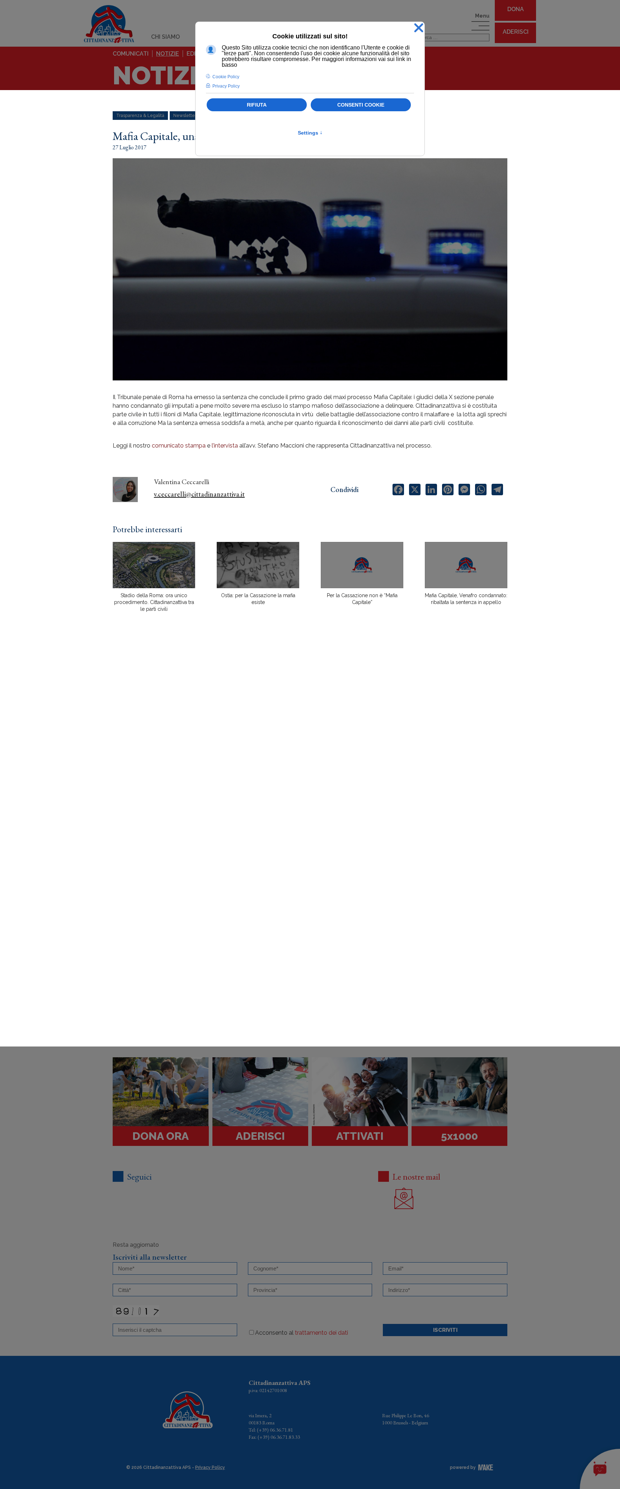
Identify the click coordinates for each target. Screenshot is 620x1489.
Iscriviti (445, 1330)
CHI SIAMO (165, 36)
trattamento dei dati (321, 1332)
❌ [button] (419, 28)
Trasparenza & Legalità (140, 115)
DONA (515, 9)
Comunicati (131, 53)
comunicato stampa (179, 445)
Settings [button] (310, 133)
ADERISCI (516, 31)
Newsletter (184, 115)
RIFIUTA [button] (257, 105)
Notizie (167, 53)
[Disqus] (310, 743)
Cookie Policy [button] (225, 76)
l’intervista (225, 445)
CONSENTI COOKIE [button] (360, 105)
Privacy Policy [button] (226, 86)
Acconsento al (301, 1332)
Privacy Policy (210, 1467)
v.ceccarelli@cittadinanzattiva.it (199, 494)
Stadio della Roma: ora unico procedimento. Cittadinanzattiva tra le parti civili (154, 602)
